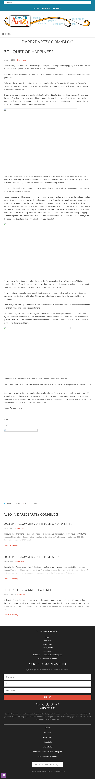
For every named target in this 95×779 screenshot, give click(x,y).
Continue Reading (11, 545)
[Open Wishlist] (3, 775)
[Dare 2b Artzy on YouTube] (42, 704)
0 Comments (21, 60)
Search (47, 637)
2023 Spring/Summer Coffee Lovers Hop (32, 556)
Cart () (47, 9)
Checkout (57, 9)
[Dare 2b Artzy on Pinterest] (47, 704)
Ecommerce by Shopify (58, 771)
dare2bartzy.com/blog (47, 42)
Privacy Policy (48, 648)
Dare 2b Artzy (39, 771)
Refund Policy (48, 651)
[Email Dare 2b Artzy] (57, 704)
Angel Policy (47, 644)
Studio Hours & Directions (47, 658)
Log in (36, 9)
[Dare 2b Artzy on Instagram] (52, 704)
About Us (47, 641)
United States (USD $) (46, 764)
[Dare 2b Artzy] (47, 21)
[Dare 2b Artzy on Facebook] (37, 704)
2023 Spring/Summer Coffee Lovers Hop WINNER (38, 523)
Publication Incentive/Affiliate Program (47, 655)
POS (45, 771)
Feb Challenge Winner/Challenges (28, 590)
